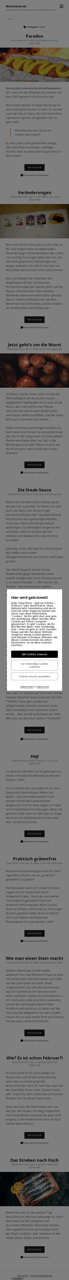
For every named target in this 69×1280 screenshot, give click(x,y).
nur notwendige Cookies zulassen (34, 665)
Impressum (43, 686)
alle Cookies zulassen (34, 654)
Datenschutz (27, 686)
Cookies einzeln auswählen (34, 676)
